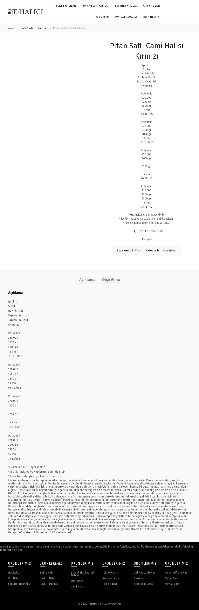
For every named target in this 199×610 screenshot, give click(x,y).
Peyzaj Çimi (172, 584)
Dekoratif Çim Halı (176, 572)
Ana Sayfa (27, 28)
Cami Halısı (43, 28)
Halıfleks (13, 572)
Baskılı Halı (47, 578)
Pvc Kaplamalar (126, 17)
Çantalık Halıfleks (19, 584)
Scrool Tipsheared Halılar (82, 574)
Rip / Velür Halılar (95, 5)
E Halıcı (92, 604)
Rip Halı (13, 578)
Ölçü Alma (111, 279)
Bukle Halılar (65, 5)
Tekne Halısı (110, 572)
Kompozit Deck (143, 584)
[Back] (11, 28)
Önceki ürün (178, 28)
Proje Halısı (109, 584)
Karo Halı (139, 578)
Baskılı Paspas (49, 584)
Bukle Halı (46, 572)
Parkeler (102, 17)
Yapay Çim (171, 578)
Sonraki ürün (188, 28)
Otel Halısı (77, 581)
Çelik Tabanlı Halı (144, 572)
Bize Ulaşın (151, 17)
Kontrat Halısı (111, 578)
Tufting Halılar (126, 5)
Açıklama (87, 279)
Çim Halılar (151, 5)
